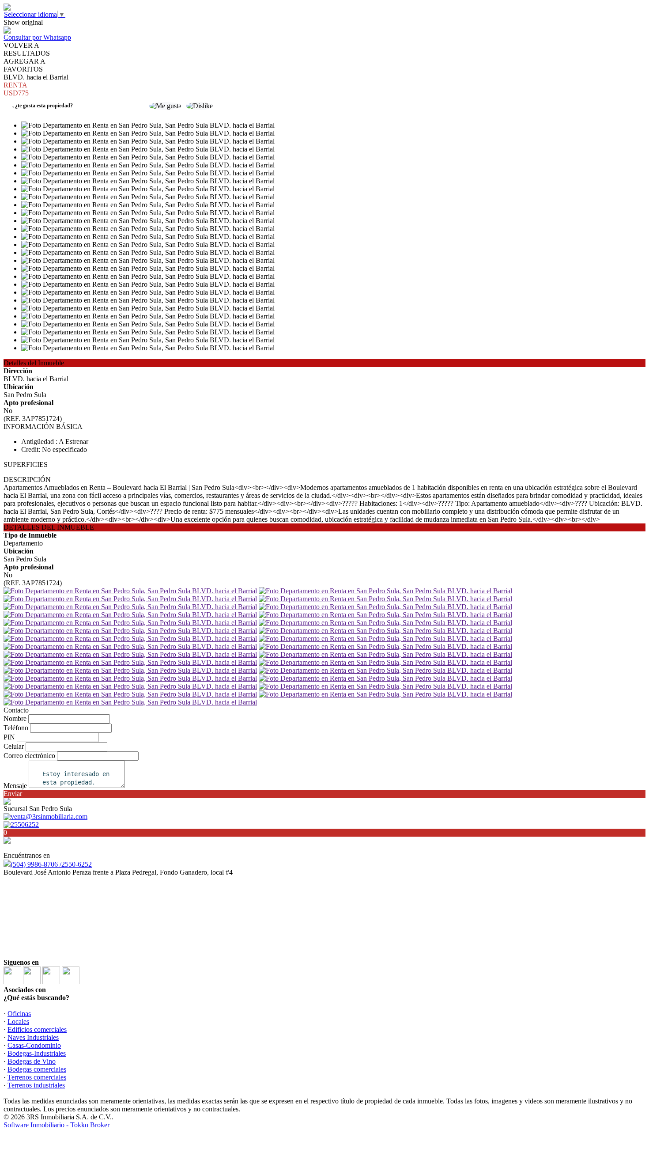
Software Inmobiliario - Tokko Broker (56, 1125)
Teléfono (16, 728)
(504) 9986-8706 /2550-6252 (51, 864)
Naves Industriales (33, 1037)
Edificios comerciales (37, 1029)
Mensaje (15, 785)
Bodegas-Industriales (37, 1053)
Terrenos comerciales (37, 1077)
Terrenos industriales (36, 1085)
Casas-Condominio (34, 1045)
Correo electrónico (29, 755)
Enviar (13, 793)
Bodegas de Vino (32, 1061)
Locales (18, 1021)
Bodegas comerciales (37, 1069)
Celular (14, 746)
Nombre (15, 718)
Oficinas (19, 1013)
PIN (9, 737)
